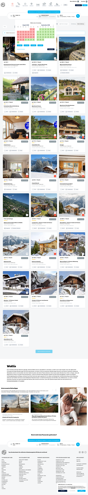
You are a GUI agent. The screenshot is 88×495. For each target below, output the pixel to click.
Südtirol (4, 484)
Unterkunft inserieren (82, 463)
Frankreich (40, 462)
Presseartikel (80, 469)
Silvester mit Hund (60, 469)
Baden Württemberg (23, 459)
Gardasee (4, 469)
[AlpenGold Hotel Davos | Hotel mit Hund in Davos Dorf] (72, 48)
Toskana (4, 488)
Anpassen (63, 490)
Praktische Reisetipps (61, 481)
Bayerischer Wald (5, 464)
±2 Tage (26, 45)
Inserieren (78, 5)
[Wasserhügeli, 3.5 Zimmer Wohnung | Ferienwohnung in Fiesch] (72, 244)
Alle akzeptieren (81, 491)
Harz (3, 471)
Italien (39, 465)
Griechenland (41, 464)
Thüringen (21, 481)
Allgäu (3, 461)
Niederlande (40, 469)
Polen (39, 474)
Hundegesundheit (60, 478)
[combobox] (25, 17)
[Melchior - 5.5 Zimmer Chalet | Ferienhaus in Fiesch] (16, 283)
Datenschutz (79, 476)
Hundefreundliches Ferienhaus (63, 462)
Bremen (20, 465)
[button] (84, 1)
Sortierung (73, 23)
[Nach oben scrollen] (85, 452)
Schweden (40, 477)
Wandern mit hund (60, 471)
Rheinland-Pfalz (22, 474)
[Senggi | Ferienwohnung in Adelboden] (72, 127)
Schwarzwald (5, 481)
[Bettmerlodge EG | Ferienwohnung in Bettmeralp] (44, 244)
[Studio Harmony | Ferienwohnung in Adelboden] (16, 166)
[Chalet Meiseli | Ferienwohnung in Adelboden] (44, 166)
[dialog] (72, 488)
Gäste (61, 15)
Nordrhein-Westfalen (24, 472)
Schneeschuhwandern (12, 381)
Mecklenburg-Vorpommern (25, 469)
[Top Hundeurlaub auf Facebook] (80, 452)
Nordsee (3, 477)
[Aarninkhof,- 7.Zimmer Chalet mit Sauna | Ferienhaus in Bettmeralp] (72, 205)
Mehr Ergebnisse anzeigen (44, 351)
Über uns (78, 461)
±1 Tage (19, 45)
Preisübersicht (80, 465)
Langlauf (22, 381)
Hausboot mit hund (60, 465)
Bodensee (4, 465)
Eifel (3, 468)
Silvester (38, 5)
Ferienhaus (51, 5)
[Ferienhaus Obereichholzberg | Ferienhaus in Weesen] (16, 88)
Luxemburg (40, 468)
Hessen (20, 468)
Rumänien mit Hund (42, 475)
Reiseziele (31, 5)
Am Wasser (4, 462)
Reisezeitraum (45, 15)
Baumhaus (44, 5)
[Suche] (78, 16)
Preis (5, 26)
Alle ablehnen (72, 490)
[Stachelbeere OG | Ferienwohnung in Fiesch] (16, 322)
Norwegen (40, 471)
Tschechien (40, 481)
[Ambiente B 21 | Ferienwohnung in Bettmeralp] (16, 244)
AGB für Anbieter (80, 473)
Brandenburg (22, 464)
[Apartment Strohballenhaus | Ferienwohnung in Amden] (72, 88)
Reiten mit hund (59, 468)
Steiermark (4, 482)
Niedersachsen (22, 471)
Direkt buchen (25, 5)
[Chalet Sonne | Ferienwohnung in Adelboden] (16, 127)
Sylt (3, 485)
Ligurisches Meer (5, 474)
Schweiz (39, 478)
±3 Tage (33, 45)
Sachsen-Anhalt (22, 478)
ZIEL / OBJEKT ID (16, 15)
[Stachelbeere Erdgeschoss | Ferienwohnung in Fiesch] (72, 283)
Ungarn (39, 482)
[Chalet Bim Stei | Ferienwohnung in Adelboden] (44, 127)
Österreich (40, 472)
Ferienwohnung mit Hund (61, 464)
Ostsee (3, 478)
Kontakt (78, 459)
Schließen (50, 49)
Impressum (79, 472)
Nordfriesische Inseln (6, 475)
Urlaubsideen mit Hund (61, 479)
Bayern (20, 461)
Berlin (20, 462)
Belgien (39, 459)
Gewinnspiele (59, 475)
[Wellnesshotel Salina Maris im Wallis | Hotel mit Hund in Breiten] (16, 205)
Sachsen (21, 477)
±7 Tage (40, 45)
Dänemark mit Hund (42, 461)
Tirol (3, 487)
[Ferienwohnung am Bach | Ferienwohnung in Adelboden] (72, 166)
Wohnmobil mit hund (60, 472)
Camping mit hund (60, 461)
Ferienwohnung (57, 5)
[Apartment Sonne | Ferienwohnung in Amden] (44, 88)
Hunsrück (4, 472)
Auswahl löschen (21, 49)
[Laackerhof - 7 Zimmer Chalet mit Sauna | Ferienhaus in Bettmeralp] (44, 205)
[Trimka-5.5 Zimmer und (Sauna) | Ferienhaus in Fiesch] (44, 283)
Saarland (21, 475)
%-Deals (12, 5)
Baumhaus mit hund (60, 459)
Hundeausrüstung (60, 476)
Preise (85, 5)
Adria (3, 459)
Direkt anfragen (17, 6)
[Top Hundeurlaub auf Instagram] (83, 452)
